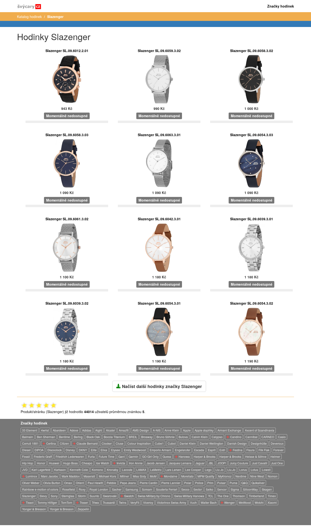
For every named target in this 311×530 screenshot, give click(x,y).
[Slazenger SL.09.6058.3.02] (251, 78)
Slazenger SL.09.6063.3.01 (159, 134)
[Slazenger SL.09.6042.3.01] (159, 247)
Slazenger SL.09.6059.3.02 (159, 50)
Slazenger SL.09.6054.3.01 (159, 303)
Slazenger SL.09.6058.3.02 (251, 50)
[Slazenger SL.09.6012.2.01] (67, 78)
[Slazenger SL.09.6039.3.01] (251, 247)
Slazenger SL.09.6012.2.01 (66, 50)
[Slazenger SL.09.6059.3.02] (159, 78)
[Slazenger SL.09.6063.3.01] (159, 162)
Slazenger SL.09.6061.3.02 (66, 218)
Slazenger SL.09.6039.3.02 (66, 303)
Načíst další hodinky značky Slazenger (161, 386)
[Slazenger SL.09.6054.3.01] (159, 331)
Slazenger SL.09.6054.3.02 (251, 303)
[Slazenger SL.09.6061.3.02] (67, 247)
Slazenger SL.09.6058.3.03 (66, 134)
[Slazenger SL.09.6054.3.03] (251, 162)
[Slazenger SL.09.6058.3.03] (67, 162)
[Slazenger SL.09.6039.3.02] (67, 331)
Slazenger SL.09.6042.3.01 (159, 218)
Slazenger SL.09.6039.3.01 (251, 218)
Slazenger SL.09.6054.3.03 (251, 134)
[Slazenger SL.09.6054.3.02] (251, 331)
